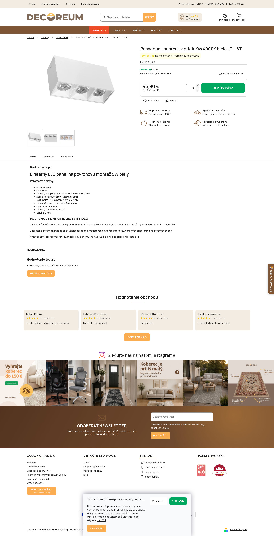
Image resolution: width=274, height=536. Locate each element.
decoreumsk (152, 476)
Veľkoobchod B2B (92, 470)
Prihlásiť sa (160, 435)
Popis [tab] (33, 156)
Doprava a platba (50, 3)
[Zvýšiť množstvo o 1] (197, 86)
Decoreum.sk (152, 472)
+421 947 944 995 (154, 467)
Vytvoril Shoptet (238, 529)
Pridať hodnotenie (40, 273)
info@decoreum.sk (155, 462)
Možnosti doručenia (233, 73)
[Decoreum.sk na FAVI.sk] (221, 468)
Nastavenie (97, 528)
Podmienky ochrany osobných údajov (46, 474)
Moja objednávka (90, 3)
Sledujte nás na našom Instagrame (141, 355)
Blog (85, 474)
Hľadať (149, 17)
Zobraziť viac (137, 337)
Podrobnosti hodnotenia (186, 55)
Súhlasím (178, 501)
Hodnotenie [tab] (66, 156)
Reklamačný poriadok (38, 478)
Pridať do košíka (223, 87)
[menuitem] (99, 30)
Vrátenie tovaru (35, 482)
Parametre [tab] (48, 156)
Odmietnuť (158, 501)
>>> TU (101, 520)
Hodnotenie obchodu (137, 297)
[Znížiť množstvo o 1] (197, 90)
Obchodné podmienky (38, 470)
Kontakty (70, 3)
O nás (32, 3)
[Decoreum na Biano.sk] (203, 468)
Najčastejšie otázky (94, 466)
